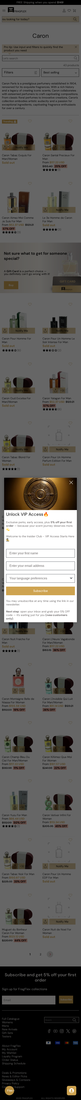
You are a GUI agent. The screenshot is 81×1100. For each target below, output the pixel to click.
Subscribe (40, 591)
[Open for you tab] (71, 1090)
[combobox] (39, 578)
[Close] (71, 483)
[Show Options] (71, 578)
